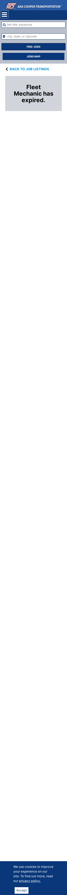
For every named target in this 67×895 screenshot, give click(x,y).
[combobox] (33, 25)
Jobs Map (33, 56)
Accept (21, 890)
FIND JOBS (33, 46)
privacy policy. (30, 881)
